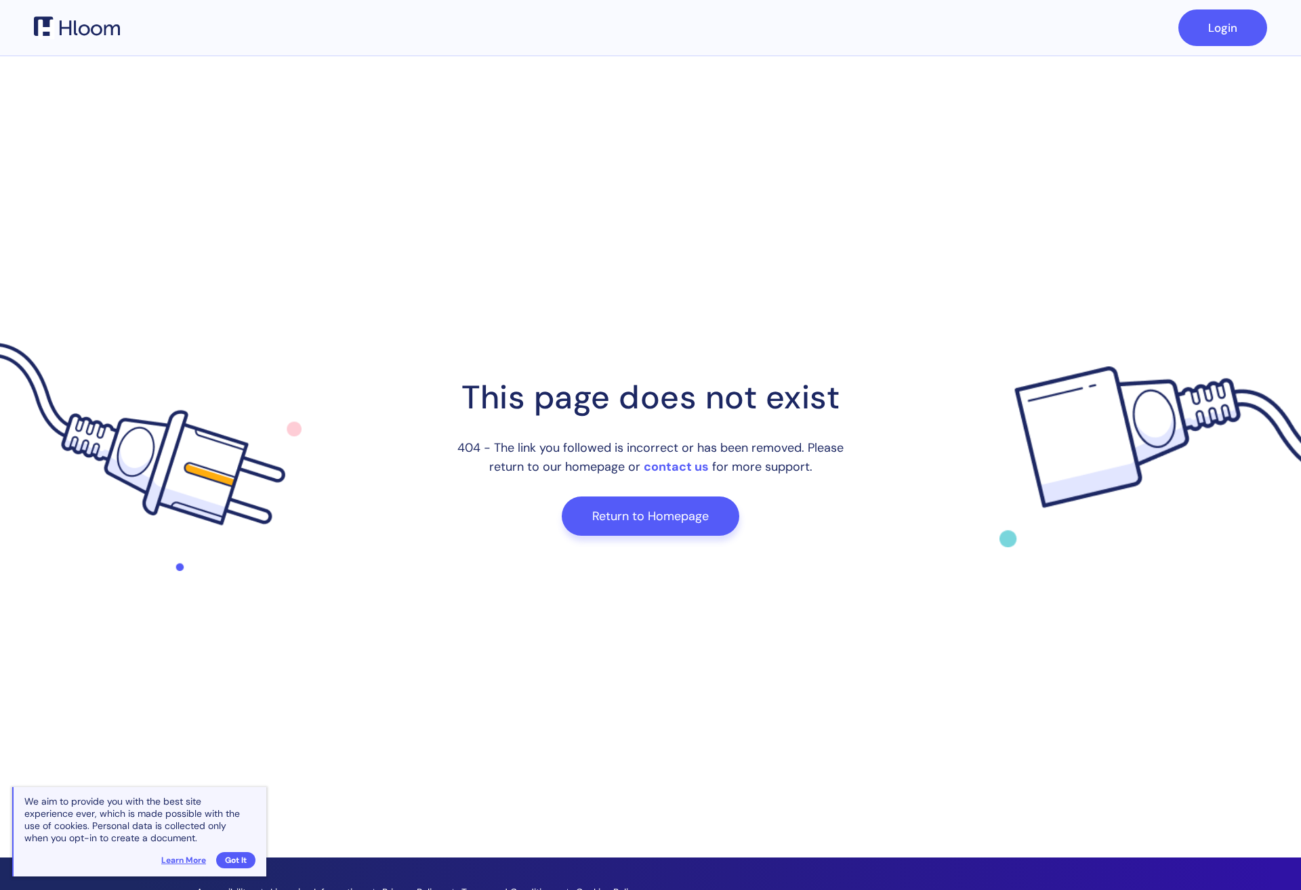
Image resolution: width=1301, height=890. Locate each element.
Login (1222, 27)
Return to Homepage (650, 516)
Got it (236, 860)
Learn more (183, 860)
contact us (676, 467)
